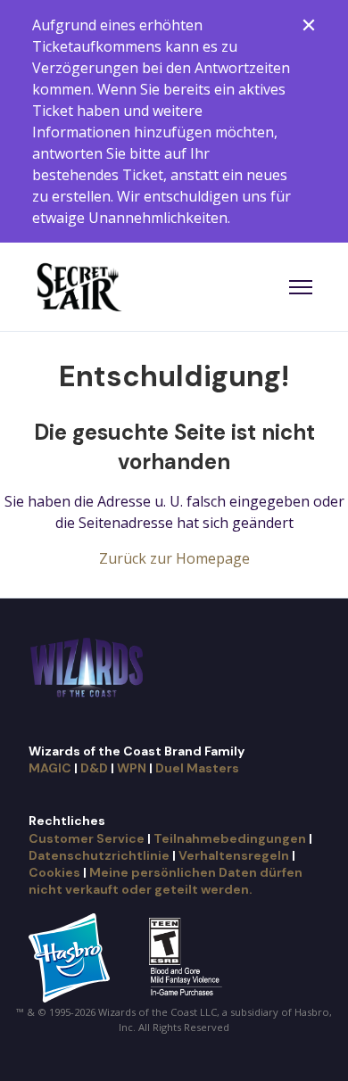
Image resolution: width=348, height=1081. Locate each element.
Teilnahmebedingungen (229, 838)
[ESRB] (188, 956)
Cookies (54, 872)
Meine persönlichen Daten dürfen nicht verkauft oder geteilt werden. (165, 880)
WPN (131, 768)
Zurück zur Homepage (174, 558)
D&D (94, 768)
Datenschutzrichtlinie (99, 855)
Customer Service (87, 838)
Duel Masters (197, 768)
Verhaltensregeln (233, 855)
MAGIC (50, 768)
